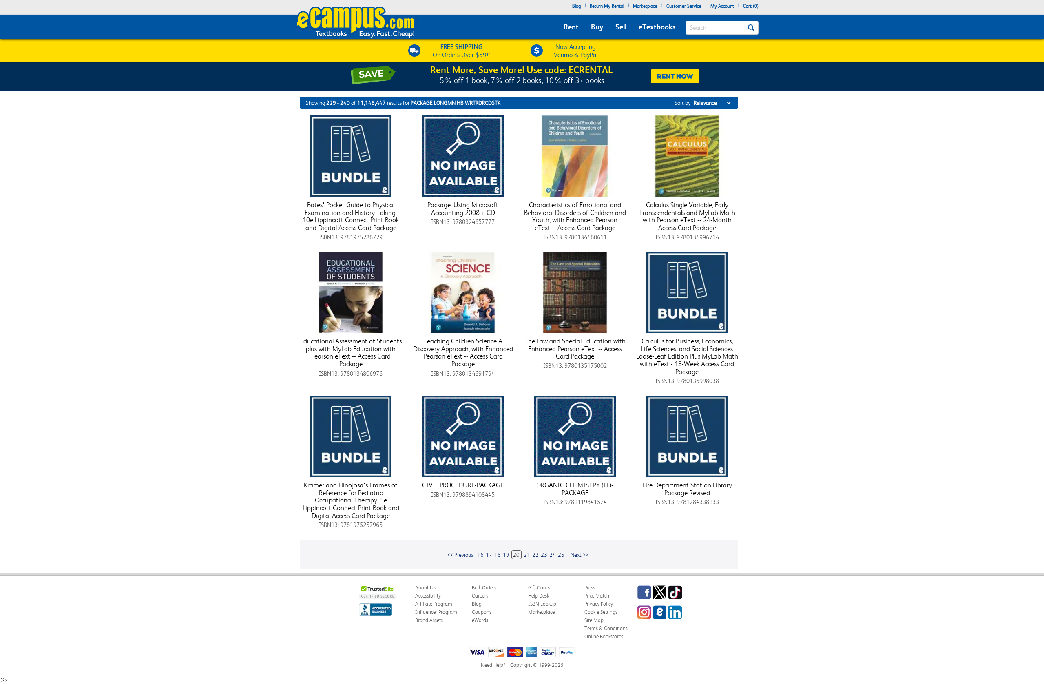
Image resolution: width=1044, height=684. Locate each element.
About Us (425, 587)
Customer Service (683, 6)
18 (497, 554)
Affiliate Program (433, 604)
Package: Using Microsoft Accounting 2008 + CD (462, 209)
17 (489, 554)
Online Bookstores (603, 636)
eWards (480, 620)
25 (561, 554)
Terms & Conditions (606, 628)
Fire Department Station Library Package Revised (687, 489)
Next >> (579, 554)
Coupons (481, 612)
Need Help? (493, 665)
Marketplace (645, 6)
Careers (480, 596)
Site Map (594, 620)
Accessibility (428, 596)
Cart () (751, 6)
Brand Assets (429, 620)
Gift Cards (539, 587)
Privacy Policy (598, 604)
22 (535, 554)
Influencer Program (436, 612)
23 (544, 554)
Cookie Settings (600, 612)
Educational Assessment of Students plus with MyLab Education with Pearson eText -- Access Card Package (351, 352)
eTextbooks (657, 26)
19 (506, 554)
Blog (576, 6)
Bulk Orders (484, 587)
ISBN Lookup (542, 604)
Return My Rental (607, 6)
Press (589, 587)
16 (480, 554)
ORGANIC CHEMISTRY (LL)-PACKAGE (574, 489)
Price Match (596, 596)
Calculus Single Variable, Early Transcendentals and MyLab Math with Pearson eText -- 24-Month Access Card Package (687, 216)
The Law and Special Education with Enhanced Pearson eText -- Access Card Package (575, 348)
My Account (722, 6)
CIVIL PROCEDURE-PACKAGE (463, 485)
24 (552, 554)
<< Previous (460, 554)
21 (527, 554)
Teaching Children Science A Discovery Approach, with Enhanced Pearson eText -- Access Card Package (463, 352)
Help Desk (538, 596)
